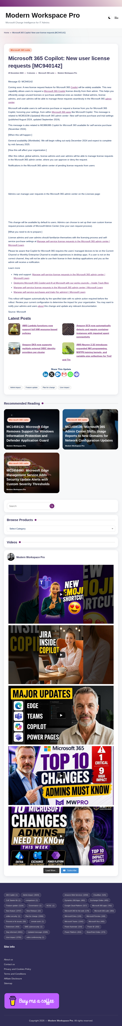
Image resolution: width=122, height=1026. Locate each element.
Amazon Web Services (76, 895)
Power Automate (73, 927)
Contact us (9, 964)
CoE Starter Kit (13, 900)
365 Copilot (12, 895)
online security (13, 916)
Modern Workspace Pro (43, 15)
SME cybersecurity (33, 927)
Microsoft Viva (97, 921)
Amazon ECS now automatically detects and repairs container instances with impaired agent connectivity (93, 331)
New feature (13, 911)
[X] (51, 374)
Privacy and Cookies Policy (17, 969)
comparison (32, 900)
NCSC (50, 906)
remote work (37, 921)
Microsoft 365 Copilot (54, 91)
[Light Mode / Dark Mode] (109, 17)
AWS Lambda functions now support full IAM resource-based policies (39, 329)
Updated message (38, 932)
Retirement (12, 927)
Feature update (31, 387)
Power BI (93, 927)
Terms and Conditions (15, 974)
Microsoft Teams (74, 921)
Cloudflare (99, 895)
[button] (52, 506)
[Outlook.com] (58, 374)
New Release (34, 911)
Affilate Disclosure (13, 978)
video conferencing (35, 937)
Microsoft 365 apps (61, 112)
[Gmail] (64, 374)
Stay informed (14, 932)
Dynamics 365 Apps (75, 900)
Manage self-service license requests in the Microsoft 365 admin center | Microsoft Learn (58, 287)
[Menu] (116, 18)
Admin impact (15, 387)
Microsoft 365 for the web (77, 911)
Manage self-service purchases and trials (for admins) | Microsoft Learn (49, 292)
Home (6, 33)
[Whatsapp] (70, 374)
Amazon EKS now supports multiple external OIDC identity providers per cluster (38, 348)
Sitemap (8, 983)
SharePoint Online (96, 932)
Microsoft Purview (96, 916)
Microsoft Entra (73, 916)
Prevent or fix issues (16, 921)
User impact (64, 387)
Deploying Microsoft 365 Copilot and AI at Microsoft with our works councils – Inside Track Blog (61, 283)
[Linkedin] (45, 374)
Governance (35, 906)
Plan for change (49, 387)
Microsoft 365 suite (20, 50)
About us (8, 959)
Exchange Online (99, 900)
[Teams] (76, 374)
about (41, 306)
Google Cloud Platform (76, 906)
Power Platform (73, 932)
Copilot (74, 87)
